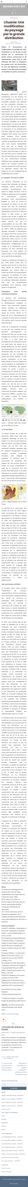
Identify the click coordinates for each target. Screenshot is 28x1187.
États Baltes (14, 18)
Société (3, 1129)
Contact (23, 1179)
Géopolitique (5, 1122)
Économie (10, 1058)
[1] (10, 573)
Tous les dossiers (6, 1168)
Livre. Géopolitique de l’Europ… (9, 1137)
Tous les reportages (7, 1172)
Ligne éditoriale (17, 1179)
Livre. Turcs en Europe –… (8, 1161)
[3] (21, 770)
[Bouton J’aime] (3, 1019)
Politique (4, 1126)
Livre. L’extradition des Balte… (9, 1140)
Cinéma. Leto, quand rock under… (10, 1150)
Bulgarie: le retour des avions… (9, 1106)
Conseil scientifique (7, 1179)
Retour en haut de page (11, 1014)
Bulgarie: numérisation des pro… (9, 1095)
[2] (5, 696)
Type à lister (14, 1057)
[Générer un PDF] (14, 1024)
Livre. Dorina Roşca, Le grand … (9, 1144)
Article (9, 1057)
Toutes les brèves (6, 1109)
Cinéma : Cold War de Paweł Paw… (10, 1154)
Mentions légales (14, 1183)
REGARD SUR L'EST (14, 6)
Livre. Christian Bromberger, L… (9, 1147)
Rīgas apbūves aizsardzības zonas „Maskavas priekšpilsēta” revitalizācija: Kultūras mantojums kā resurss (20, 1069)
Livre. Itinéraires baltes (7, 1157)
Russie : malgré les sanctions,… (9, 1102)
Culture (3, 1116)
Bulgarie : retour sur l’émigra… (9, 1099)
